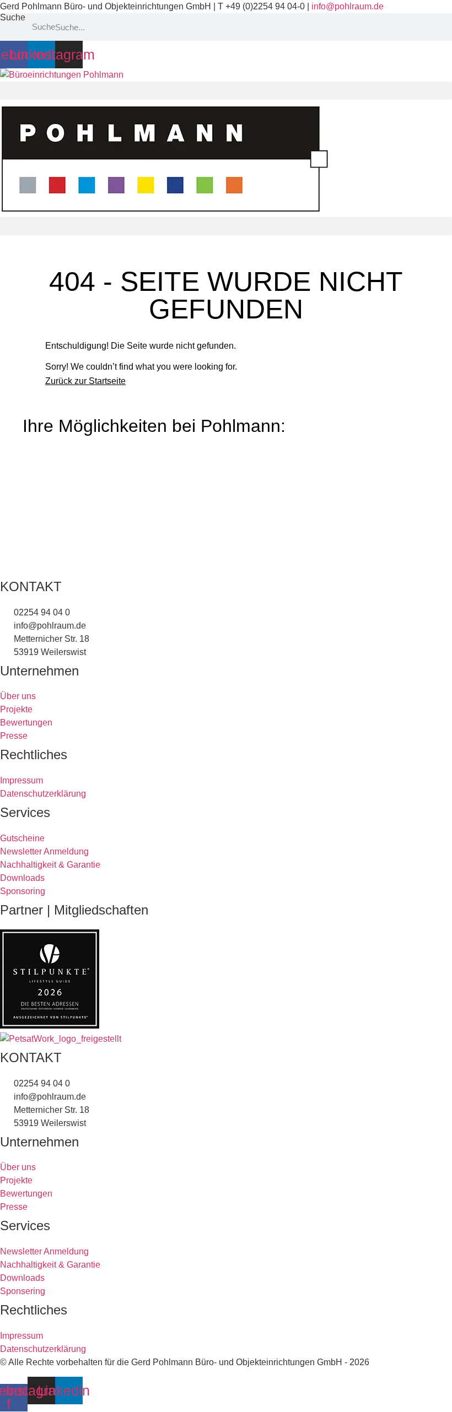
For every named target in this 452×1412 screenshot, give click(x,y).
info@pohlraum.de (347, 6)
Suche (12, 17)
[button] (226, 91)
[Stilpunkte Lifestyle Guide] (49, 1025)
